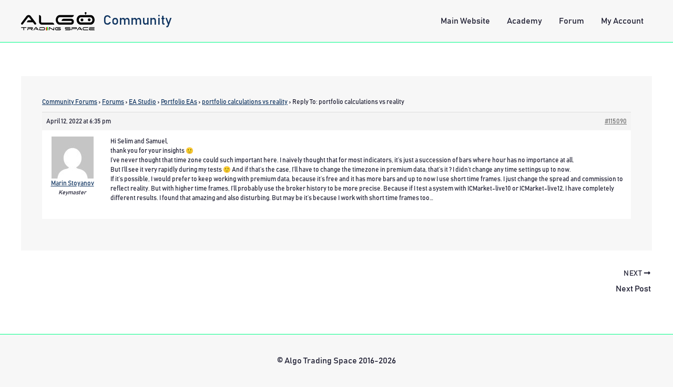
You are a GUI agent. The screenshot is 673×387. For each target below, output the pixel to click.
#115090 (616, 121)
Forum (571, 21)
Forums (113, 102)
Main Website (465, 21)
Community (137, 20)
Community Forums (69, 102)
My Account (622, 21)
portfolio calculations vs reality (245, 102)
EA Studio (142, 102)
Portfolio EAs (179, 102)
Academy (524, 21)
